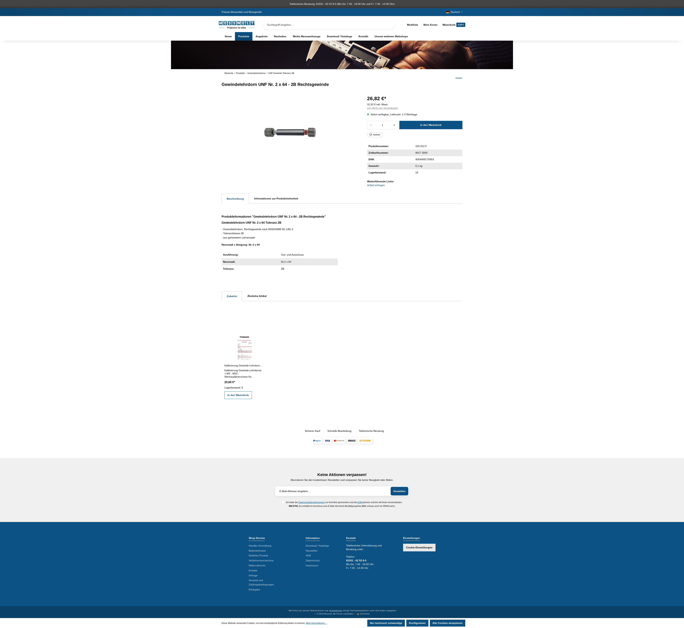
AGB (359, 502)
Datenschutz (313, 560)
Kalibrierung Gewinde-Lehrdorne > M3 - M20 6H (243, 365)
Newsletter (312, 550)
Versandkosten (335, 610)
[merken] (260, 334)
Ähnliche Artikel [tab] (257, 296)
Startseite (228, 73)
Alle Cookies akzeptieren (447, 623)
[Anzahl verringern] (370, 125)
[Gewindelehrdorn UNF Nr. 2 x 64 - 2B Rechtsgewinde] (290, 132)
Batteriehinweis (257, 550)
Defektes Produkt (258, 555)
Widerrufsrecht (257, 565)
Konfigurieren (417, 623)
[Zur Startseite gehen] (236, 25)
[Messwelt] (458, 82)
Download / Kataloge (317, 545)
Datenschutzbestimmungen (311, 502)
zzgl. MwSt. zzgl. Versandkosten (382, 108)
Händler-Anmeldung (260, 545)
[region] (290, 132)
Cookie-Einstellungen (419, 547)
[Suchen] (389, 25)
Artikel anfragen (376, 185)
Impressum (312, 565)
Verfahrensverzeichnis (261, 560)
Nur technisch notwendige (386, 623)
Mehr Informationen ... (316, 623)
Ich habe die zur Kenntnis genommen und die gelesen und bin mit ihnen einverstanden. (344, 502)
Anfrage (253, 575)
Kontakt (253, 570)
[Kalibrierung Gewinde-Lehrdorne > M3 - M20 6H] (243, 344)
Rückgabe (254, 589)
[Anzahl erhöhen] (394, 125)
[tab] (235, 199)
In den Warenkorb (431, 124)
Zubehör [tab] (232, 296)
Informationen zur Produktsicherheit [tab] (276, 198)
